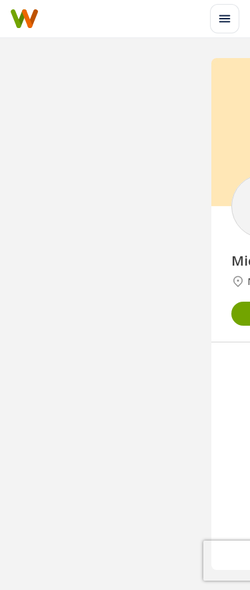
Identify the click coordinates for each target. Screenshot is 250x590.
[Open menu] (224, 18)
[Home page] (24, 18)
